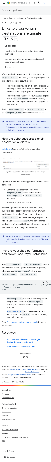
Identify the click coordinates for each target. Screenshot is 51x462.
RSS (3, 441)
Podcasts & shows (8, 419)
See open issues (8, 398)
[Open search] (34, 2)
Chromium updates (9, 408)
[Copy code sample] (47, 282)
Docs (5, 10)
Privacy (11, 451)
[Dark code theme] (43, 282)
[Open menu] (3, 3)
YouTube (5, 433)
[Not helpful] (20, 23)
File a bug (5, 394)
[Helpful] (16, 23)
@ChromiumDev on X (10, 430)
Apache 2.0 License (32, 372)
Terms (4, 451)
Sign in (45, 3)
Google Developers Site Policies (19, 375)
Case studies (6, 412)
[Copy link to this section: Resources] (18, 332)
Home (4, 18)
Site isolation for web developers (21, 346)
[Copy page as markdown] (12, 39)
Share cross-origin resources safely (22, 322)
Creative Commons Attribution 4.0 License (24, 369)
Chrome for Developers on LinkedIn (15, 437)
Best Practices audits (34, 18)
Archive (5, 416)
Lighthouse (17, 10)
